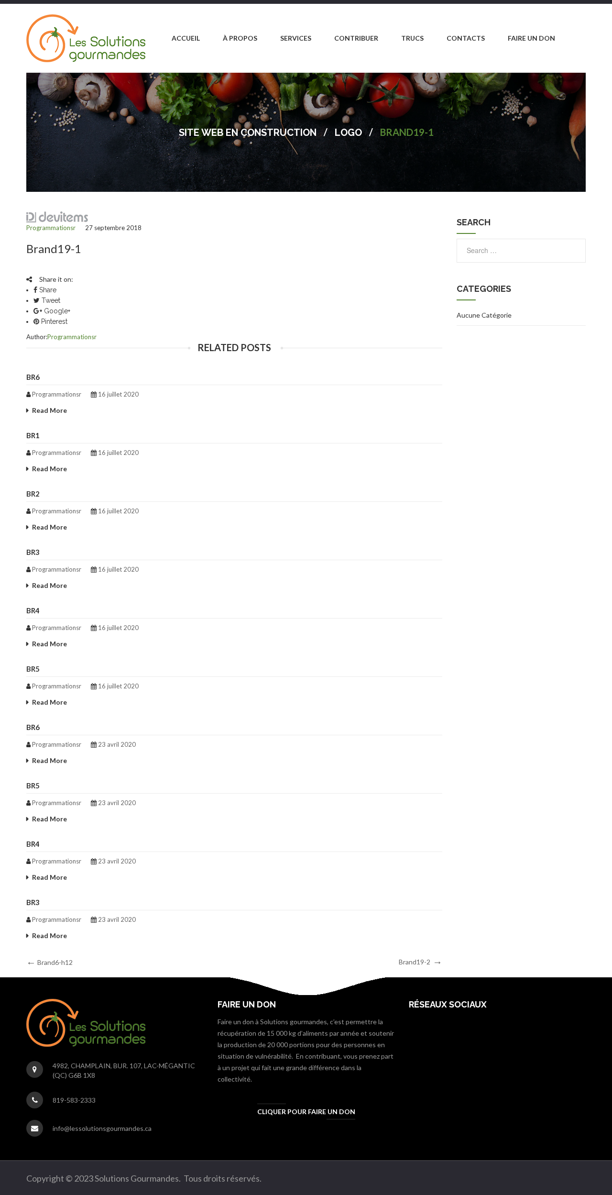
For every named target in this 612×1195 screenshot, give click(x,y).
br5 (33, 668)
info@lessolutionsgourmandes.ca (102, 1128)
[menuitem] (185, 38)
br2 (33, 493)
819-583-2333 (74, 1100)
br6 (33, 377)
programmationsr (51, 228)
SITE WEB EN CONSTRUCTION (248, 132)
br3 (33, 552)
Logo (348, 132)
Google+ (56, 311)
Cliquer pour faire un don (306, 1111)
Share (46, 290)
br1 (33, 435)
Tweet (50, 300)
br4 (33, 610)
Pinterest (53, 321)
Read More (49, 410)
